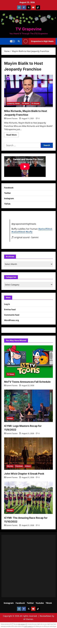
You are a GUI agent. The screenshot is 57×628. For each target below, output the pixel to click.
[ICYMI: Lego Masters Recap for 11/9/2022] (28, 406)
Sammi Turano (11, 118)
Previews (19, 466)
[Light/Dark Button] (12, 41)
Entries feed (10, 309)
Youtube (40, 603)
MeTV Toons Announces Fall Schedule (27, 381)
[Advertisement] (28, 566)
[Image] (8, 78)
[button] (19, 41)
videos (28, 466)
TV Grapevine (28, 29)
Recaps (10, 418)
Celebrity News (13, 103)
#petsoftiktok (45, 228)
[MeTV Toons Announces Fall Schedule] (28, 361)
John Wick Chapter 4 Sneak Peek (24, 473)
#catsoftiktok (18, 231)
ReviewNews (45, 616)
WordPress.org (11, 320)
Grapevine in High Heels (42, 41)
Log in (7, 304)
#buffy (29, 231)
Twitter (7, 193)
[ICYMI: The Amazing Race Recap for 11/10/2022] (28, 497)
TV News (25, 103)
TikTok (7, 204)
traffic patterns (28, 626)
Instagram (9, 198)
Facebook (8, 187)
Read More (12, 135)
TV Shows (35, 103)
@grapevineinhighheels (23, 223)
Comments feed (11, 315)
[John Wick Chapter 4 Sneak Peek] (28, 453)
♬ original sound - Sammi (24, 237)
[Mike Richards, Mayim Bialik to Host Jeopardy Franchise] (28, 91)
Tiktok (49, 603)
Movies (10, 466)
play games (21, 624)
